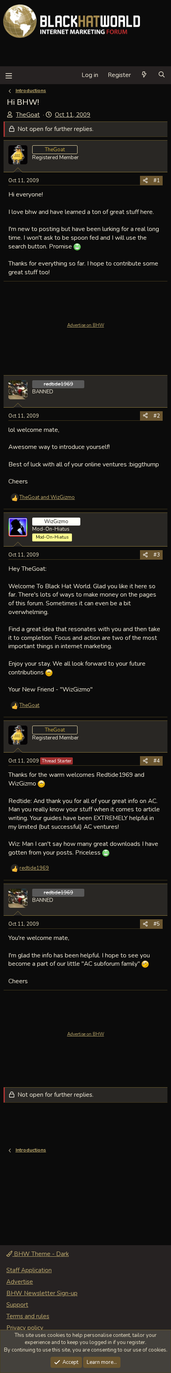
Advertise (19, 1282)
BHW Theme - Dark (40, 1254)
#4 (157, 760)
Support (17, 1305)
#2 (157, 416)
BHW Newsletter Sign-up (42, 1293)
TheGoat (28, 115)
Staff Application (29, 1270)
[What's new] (144, 75)
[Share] (145, 180)
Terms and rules (27, 1316)
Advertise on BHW (85, 325)
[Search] (161, 75)
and (47, 497)
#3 (157, 554)
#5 (157, 924)
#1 (157, 180)
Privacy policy (24, 1328)
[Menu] (8, 75)
